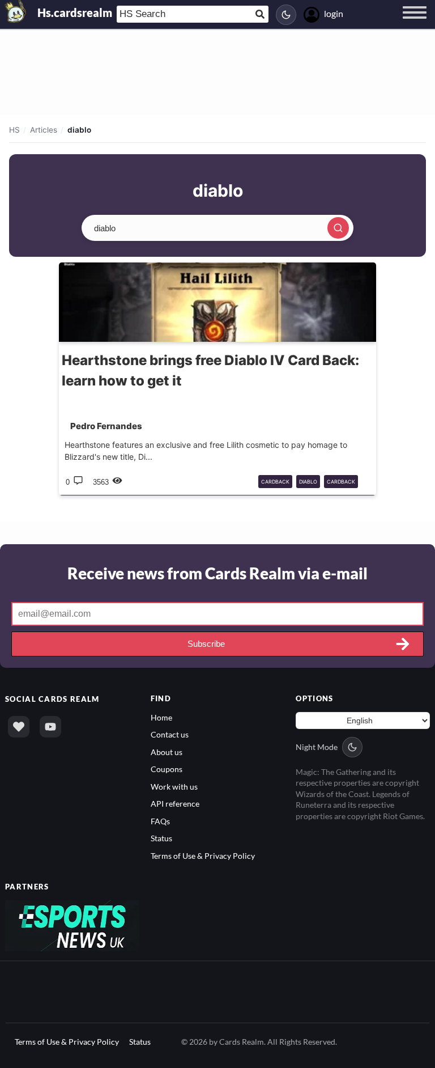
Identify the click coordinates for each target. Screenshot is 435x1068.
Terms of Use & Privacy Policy (203, 856)
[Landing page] (16, 11)
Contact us (170, 734)
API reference (175, 803)
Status (161, 838)
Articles (43, 129)
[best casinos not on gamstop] (72, 925)
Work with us (174, 786)
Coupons (166, 769)
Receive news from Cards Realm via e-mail (217, 573)
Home (161, 717)
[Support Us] (18, 727)
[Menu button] (415, 23)
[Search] (338, 228)
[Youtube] (50, 727)
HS (14, 129)
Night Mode (317, 747)
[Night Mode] (286, 15)
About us (166, 752)
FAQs (160, 821)
